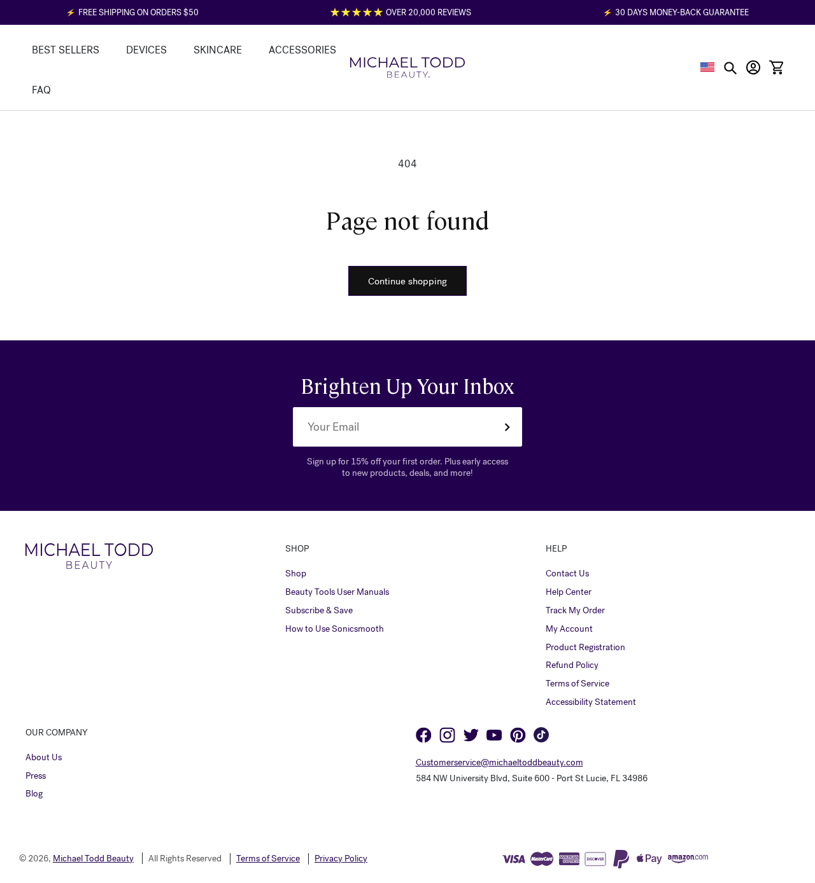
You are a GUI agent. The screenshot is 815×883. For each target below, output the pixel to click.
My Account (569, 629)
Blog (34, 794)
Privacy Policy (341, 859)
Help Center (569, 592)
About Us (43, 757)
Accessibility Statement (591, 702)
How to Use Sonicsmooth (334, 629)
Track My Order (575, 610)
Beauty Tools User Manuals (337, 592)
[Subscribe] (507, 427)
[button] (707, 67)
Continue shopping (407, 281)
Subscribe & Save (319, 610)
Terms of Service (577, 684)
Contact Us (567, 574)
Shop (295, 574)
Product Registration (585, 647)
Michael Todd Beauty (93, 858)
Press (35, 776)
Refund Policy (572, 665)
